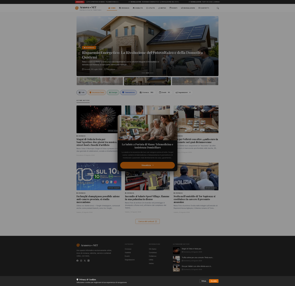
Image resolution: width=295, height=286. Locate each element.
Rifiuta (204, 281)
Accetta (214, 281)
